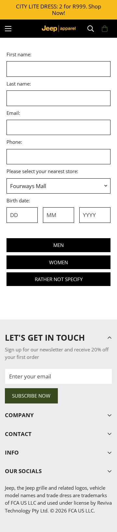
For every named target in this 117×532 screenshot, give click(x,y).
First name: (19, 54)
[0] (104, 28)
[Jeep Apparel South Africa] (58, 29)
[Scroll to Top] (105, 497)
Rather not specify (59, 279)
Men (58, 245)
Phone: (14, 142)
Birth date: (18, 200)
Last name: (18, 83)
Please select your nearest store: (42, 171)
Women (58, 262)
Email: (13, 113)
